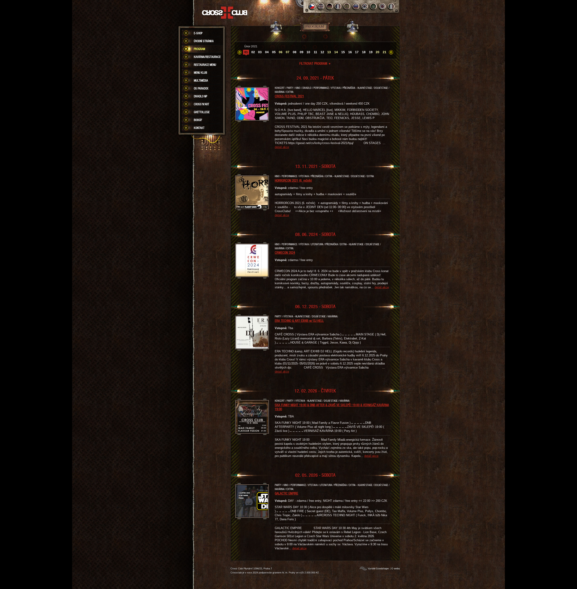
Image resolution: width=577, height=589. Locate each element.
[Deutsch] (329, 6)
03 (260, 52)
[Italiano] (391, 6)
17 (357, 52)
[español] (347, 6)
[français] (338, 6)
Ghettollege (202, 112)
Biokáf (198, 120)
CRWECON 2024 (285, 252)
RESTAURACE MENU (205, 64)
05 (274, 52)
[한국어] (364, 6)
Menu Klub (200, 72)
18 (364, 52)
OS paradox (201, 88)
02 (253, 52)
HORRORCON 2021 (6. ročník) (293, 180)
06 (280, 52)
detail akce (282, 147)
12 (322, 52)
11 (315, 52)
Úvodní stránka (204, 41)
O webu (395, 568)
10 (308, 52)
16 (350, 52)
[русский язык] (356, 6)
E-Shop (198, 33)
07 (287, 52)
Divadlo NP (200, 96)
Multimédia (201, 80)
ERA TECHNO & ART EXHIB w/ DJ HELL (299, 321)
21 (384, 52)
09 (301, 52)
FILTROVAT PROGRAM (315, 63)
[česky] (312, 6)
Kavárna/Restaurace (207, 57)
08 (294, 52)
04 (267, 52)
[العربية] (373, 6)
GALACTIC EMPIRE (286, 493)
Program (199, 49)
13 (329, 52)
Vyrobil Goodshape (378, 568)
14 (336, 52)
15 (343, 52)
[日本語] (382, 6)
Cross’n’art (201, 104)
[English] (320, 6)
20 (377, 52)
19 (371, 52)
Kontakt (199, 128)
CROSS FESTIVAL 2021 (289, 96)
